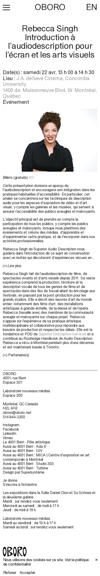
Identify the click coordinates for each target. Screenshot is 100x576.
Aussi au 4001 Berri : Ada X (24, 446)
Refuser (9, 572)
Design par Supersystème (23, 472)
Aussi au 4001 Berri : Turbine (25, 468)
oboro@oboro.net (17, 412)
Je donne (10, 480)
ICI (31, 177)
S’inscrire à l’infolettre (20, 484)
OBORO (50, 7)
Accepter (27, 572)
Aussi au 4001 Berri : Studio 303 (28, 463)
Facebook (11, 429)
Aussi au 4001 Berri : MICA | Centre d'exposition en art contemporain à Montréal (46, 457)
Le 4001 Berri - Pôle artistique (26, 442)
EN (91, 7)
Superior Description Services (62, 334)
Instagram (11, 425)
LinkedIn (9, 433)
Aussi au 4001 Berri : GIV (22, 450)
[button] (6, 7)
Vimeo (8, 438)
